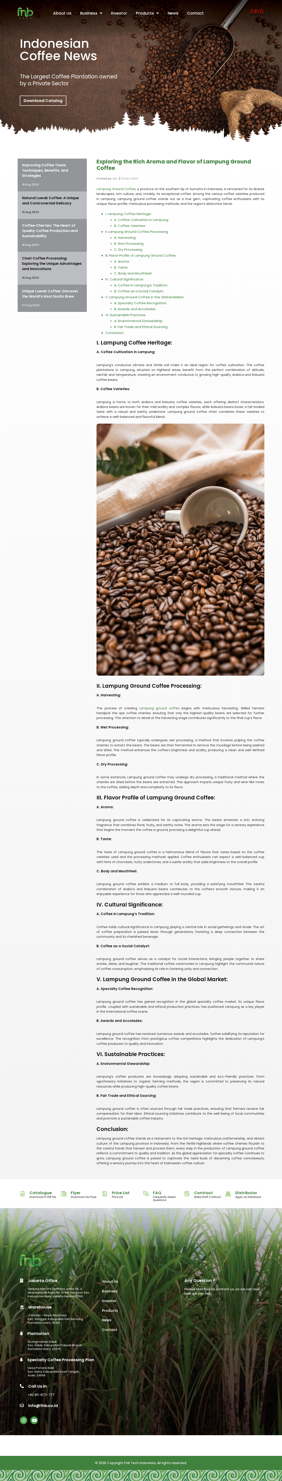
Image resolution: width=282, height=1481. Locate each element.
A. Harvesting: (125, 237)
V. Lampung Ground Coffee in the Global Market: (144, 297)
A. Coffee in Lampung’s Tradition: (141, 285)
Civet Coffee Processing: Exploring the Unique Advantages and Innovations (52, 263)
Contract (203, 1193)
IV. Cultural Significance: (124, 279)
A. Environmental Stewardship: (138, 321)
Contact (195, 13)
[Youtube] (34, 1420)
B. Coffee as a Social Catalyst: (139, 291)
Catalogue (41, 1193)
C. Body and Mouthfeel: (133, 273)
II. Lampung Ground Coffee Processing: (137, 231)
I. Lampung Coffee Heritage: (128, 213)
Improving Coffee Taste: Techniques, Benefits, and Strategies (45, 170)
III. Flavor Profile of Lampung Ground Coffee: (140, 255)
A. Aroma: (122, 261)
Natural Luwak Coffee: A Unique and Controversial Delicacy (50, 200)
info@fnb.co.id (43, 1405)
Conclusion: (114, 332)
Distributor (246, 1193)
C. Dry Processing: (128, 249)
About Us (62, 13)
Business (89, 13)
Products (145, 13)
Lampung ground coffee (158, 708)
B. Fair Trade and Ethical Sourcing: (141, 326)
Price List (121, 1193)
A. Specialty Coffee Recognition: (140, 303)
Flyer (75, 1193)
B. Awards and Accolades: (135, 309)
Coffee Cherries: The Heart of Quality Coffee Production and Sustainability (50, 231)
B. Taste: (121, 267)
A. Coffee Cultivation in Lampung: (141, 219)
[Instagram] (23, 1420)
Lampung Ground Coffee (115, 189)
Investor (119, 13)
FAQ (157, 1193)
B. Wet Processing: (129, 243)
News (173, 13)
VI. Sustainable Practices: (125, 315)
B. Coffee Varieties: (130, 225)
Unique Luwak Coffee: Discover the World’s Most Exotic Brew (50, 294)
